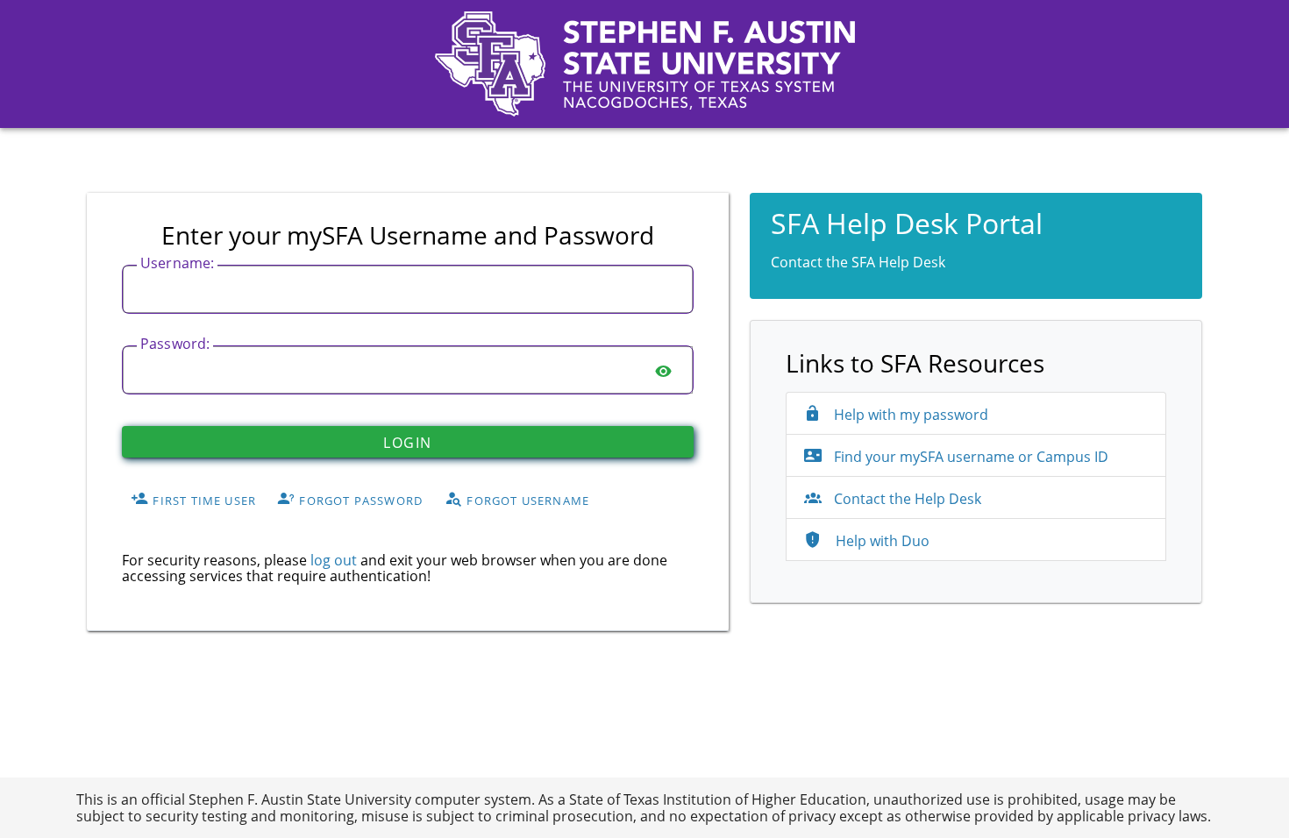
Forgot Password (359, 500)
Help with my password (909, 414)
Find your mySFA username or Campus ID (969, 456)
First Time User (202, 500)
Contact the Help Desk (907, 498)
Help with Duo (880, 540)
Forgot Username (526, 500)
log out (333, 560)
